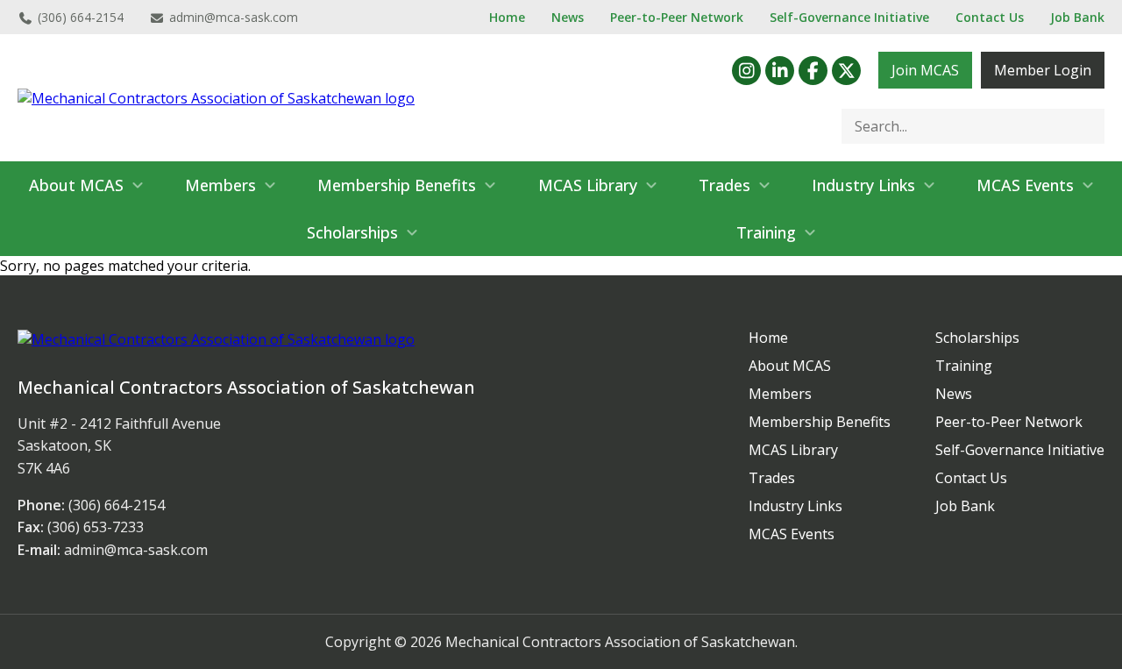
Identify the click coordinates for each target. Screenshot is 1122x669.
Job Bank (1077, 17)
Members (220, 185)
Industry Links (863, 185)
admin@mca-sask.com (233, 17)
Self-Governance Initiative (849, 17)
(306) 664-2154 (81, 17)
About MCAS (76, 185)
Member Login (1042, 70)
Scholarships (352, 232)
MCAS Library (587, 185)
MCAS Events (1025, 185)
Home (507, 17)
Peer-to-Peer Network (676, 17)
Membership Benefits (396, 185)
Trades (724, 185)
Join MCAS (925, 70)
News (567, 17)
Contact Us (989, 17)
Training (766, 232)
